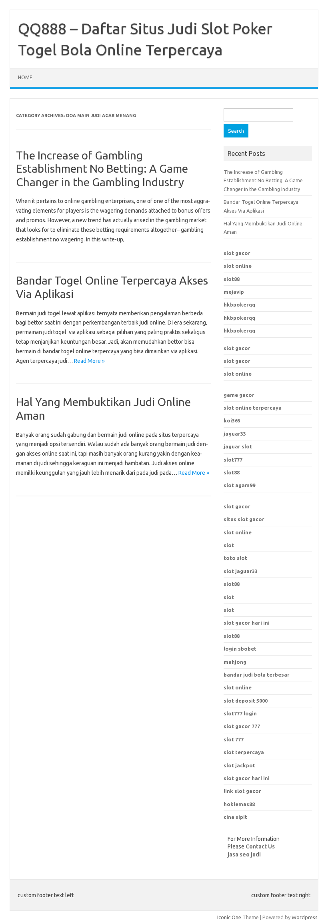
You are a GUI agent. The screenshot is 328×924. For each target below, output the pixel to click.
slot (229, 545)
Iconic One (229, 917)
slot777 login (240, 713)
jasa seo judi (244, 854)
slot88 (232, 279)
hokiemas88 (239, 804)
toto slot (235, 558)
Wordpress (305, 917)
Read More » (89, 361)
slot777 (233, 459)
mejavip (234, 292)
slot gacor (237, 253)
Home (25, 77)
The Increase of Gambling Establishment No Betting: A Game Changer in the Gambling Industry (102, 168)
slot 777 (234, 739)
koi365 (232, 420)
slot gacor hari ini (247, 778)
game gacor (239, 395)
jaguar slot (238, 446)
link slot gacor (242, 791)
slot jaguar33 (241, 571)
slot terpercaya (244, 752)
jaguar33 (235, 433)
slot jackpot (239, 765)
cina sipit (235, 817)
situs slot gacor (244, 519)
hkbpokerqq (239, 304)
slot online (238, 266)
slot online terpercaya (253, 407)
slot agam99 (239, 485)
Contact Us (260, 846)
